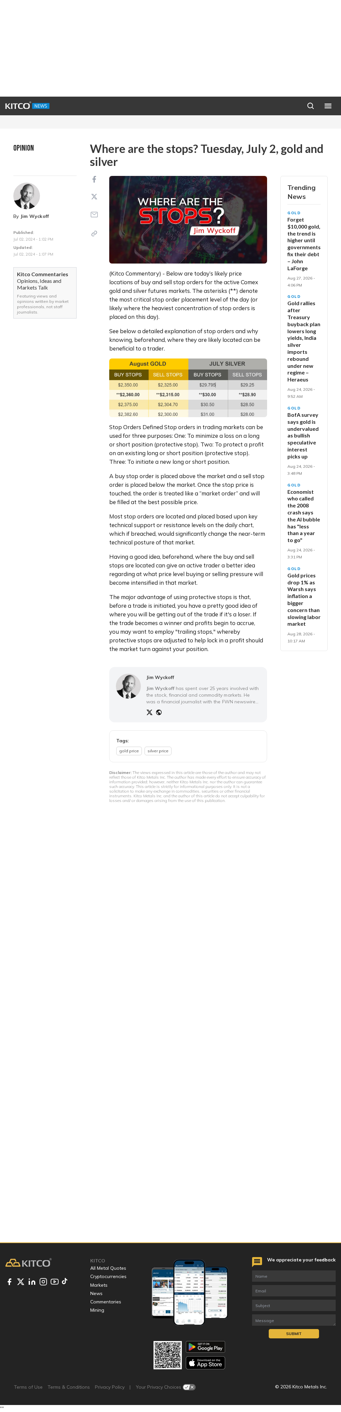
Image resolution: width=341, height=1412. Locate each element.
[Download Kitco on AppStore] (205, 1362)
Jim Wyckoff (34, 216)
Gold (294, 213)
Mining (97, 1310)
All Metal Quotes (108, 1268)
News (96, 1293)
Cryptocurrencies (108, 1276)
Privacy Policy (110, 1387)
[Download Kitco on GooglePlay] (205, 1347)
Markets (99, 1285)
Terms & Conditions (69, 1387)
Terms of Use (28, 1387)
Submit (294, 1333)
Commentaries (105, 1302)
